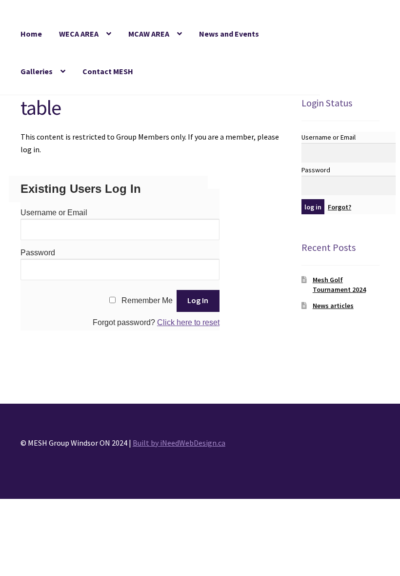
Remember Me (147, 300)
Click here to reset (188, 322)
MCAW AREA (148, 34)
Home (31, 34)
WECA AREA (79, 34)
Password (37, 252)
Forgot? (339, 207)
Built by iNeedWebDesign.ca (179, 443)
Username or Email (53, 212)
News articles (333, 305)
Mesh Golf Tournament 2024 (339, 284)
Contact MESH (107, 71)
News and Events (229, 34)
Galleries (36, 71)
